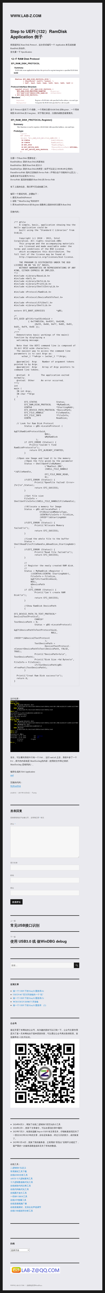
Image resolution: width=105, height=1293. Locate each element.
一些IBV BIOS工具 (18, 1196)
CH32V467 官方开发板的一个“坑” (28, 994)
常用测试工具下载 (18, 1171)
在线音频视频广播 (18, 1203)
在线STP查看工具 (18, 1200)
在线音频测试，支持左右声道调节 (25, 1207)
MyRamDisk (15, 786)
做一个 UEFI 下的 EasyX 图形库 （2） (30, 1005)
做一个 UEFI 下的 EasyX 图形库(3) (28, 998)
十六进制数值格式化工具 (21, 1182)
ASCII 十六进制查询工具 (21, 1178)
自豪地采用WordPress (34, 1285)
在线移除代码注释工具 (20, 1185)
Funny (34, 792)
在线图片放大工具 (18, 1192)
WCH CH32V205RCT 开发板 (25, 1001)
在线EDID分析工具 (19, 1175)
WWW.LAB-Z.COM (25, 15)
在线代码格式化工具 (19, 1189)
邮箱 (12, 875)
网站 (12, 888)
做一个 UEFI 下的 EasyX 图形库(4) (28, 991)
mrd (12, 775)
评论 (13, 824)
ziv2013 (13, 792)
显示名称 (14, 862)
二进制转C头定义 (18, 1167)
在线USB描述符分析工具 (21, 1210)
